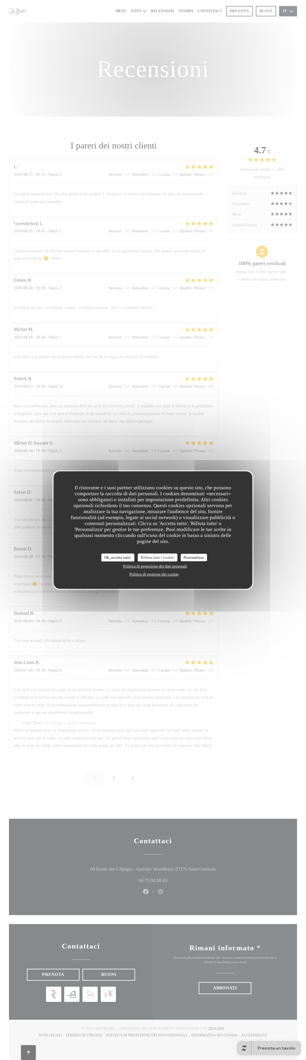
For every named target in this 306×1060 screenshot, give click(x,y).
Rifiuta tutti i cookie (157, 557)
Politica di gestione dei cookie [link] (154, 574)
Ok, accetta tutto (117, 557)
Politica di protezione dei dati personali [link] (155, 566)
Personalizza (193, 557)
